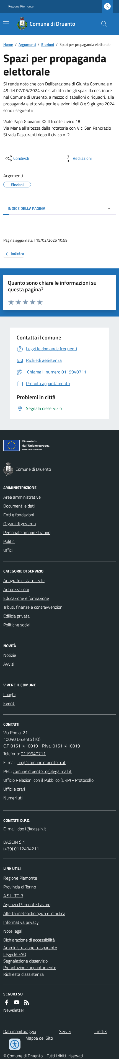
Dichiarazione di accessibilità (29, 940)
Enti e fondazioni (18, 514)
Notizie (9, 655)
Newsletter (13, 1010)
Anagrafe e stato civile (24, 580)
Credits (100, 1031)
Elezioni (47, 44)
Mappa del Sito (39, 1038)
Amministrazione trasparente (30, 947)
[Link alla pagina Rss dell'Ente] (26, 1002)
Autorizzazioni (16, 589)
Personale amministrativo (26, 532)
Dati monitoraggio (19, 1031)
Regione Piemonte (20, 6)
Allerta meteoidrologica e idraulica (34, 913)
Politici (9, 541)
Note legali (13, 931)
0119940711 (33, 753)
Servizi (65, 1031)
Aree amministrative (22, 497)
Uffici (7, 550)
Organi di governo (19, 523)
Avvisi (8, 664)
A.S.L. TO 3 (13, 895)
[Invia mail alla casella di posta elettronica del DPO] (31, 828)
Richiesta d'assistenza (23, 974)
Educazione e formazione (26, 598)
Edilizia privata (16, 616)
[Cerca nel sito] (102, 23)
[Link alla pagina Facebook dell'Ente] (6, 1002)
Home (8, 44)
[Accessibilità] (14, 1044)
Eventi (9, 703)
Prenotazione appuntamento (29, 967)
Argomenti (27, 44)
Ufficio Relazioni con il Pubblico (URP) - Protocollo (48, 780)
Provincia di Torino (19, 886)
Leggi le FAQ (14, 954)
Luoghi (9, 694)
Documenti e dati (19, 506)
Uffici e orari (14, 789)
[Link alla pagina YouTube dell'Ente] (16, 1002)
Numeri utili (13, 797)
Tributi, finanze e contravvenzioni (33, 607)
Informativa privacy (21, 922)
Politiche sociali (17, 624)
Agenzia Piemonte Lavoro (26, 904)
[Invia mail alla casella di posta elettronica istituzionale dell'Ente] (41, 762)
